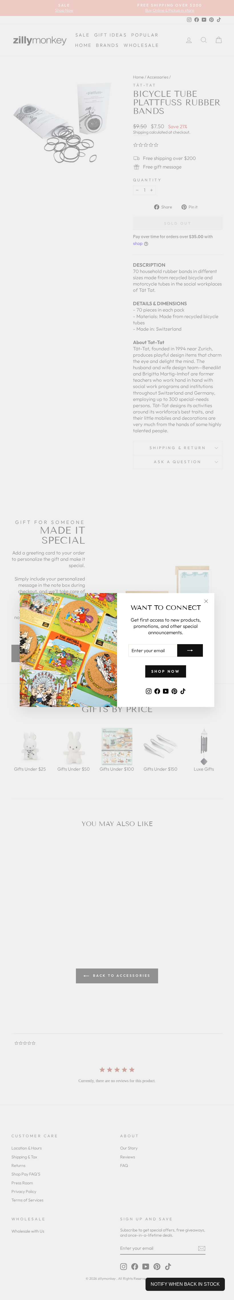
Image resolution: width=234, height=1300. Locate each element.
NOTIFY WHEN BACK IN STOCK (185, 1284)
